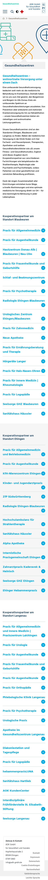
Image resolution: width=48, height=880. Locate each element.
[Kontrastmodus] (17, 11)
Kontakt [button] (36, 853)
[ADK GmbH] (35, 8)
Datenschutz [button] (34, 861)
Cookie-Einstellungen (30, 865)
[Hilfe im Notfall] (22, 11)
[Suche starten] (12, 11)
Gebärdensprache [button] (32, 873)
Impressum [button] (35, 857)
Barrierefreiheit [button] (33, 869)
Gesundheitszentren (17, 18)
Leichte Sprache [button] (33, 877)
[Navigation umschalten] (5, 11)
